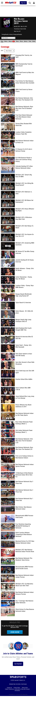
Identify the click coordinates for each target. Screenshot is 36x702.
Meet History (5, 38)
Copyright (16, 680)
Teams (30, 41)
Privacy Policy (17, 687)
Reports (11, 41)
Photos (21, 41)
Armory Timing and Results (15, 34)
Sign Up (23, 3)
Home (2, 41)
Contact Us (9, 687)
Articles (25, 41)
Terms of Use (25, 687)
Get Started (18, 664)
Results (6, 41)
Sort (2, 50)
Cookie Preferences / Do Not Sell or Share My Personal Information (17, 689)
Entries (33, 41)
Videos (17, 41)
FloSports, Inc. (22, 680)
